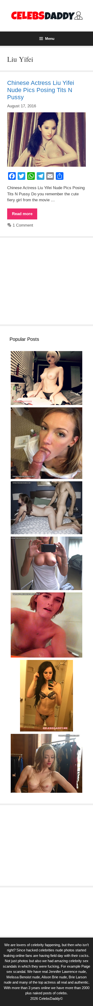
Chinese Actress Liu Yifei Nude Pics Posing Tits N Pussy (40, 89)
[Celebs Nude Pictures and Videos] (46, 15)
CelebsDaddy (49, 998)
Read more (24, 215)
